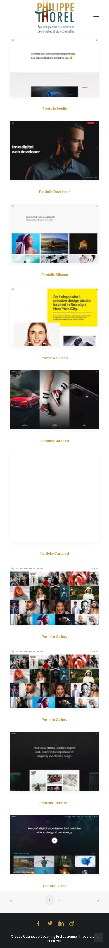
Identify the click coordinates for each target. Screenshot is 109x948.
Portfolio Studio (54, 109)
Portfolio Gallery (54, 637)
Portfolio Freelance (54, 803)
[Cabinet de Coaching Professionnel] (55, 17)
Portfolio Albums (54, 275)
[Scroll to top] (98, 937)
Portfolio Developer (54, 192)
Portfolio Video (54, 886)
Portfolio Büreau (55, 358)
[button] (54, 67)
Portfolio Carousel (54, 441)
